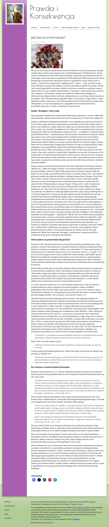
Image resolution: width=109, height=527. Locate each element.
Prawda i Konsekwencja (52, 12)
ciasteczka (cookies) (83, 507)
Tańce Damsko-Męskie (70, 28)
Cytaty (55, 28)
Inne (83, 28)
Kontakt (8, 518)
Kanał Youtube (94, 28)
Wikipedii (77, 519)
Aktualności (45, 28)
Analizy (34, 28)
